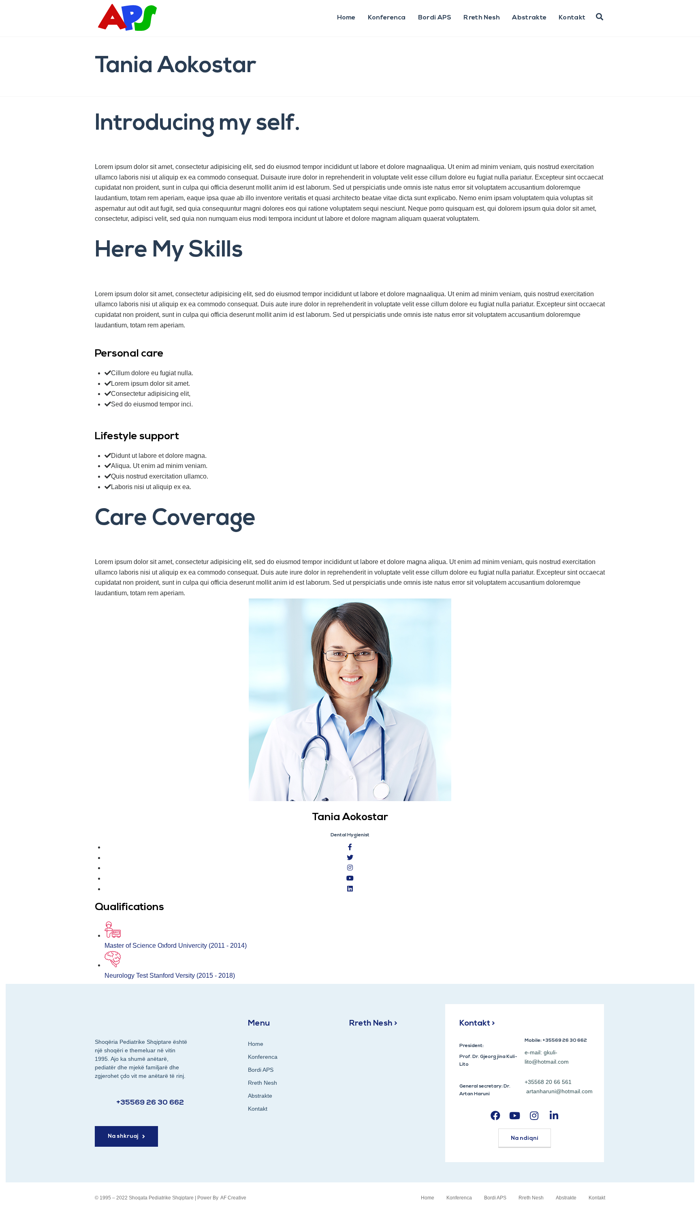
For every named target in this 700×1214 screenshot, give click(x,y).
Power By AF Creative (221, 1198)
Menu (259, 1024)
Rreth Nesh (481, 18)
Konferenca (387, 18)
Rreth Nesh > (373, 1024)
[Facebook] (495, 1115)
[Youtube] (514, 1115)
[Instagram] (534, 1115)
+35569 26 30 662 (150, 1103)
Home (346, 18)
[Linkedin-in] (554, 1115)
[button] (599, 17)
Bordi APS (435, 18)
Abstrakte (529, 18)
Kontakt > (477, 1024)
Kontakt (572, 18)
